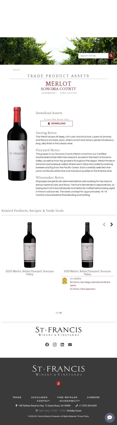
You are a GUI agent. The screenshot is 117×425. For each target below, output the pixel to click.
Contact (43, 401)
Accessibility (70, 401)
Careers (93, 397)
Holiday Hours (74, 410)
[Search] (111, 55)
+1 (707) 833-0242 (88, 405)
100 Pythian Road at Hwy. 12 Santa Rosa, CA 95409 (44, 405)
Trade (17, 397)
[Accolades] (64, 281)
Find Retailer (67, 397)
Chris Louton (68, 93)
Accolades (75, 278)
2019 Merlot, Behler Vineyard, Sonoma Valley (87, 273)
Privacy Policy (83, 416)
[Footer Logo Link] (58, 376)
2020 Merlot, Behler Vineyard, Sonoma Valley (30, 273)
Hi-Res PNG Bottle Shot (56, 119)
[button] (111, 224)
